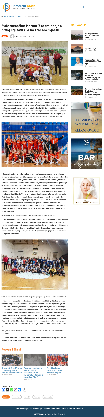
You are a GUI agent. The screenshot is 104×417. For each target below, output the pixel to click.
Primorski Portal (45, 414)
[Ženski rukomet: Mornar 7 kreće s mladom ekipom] (57, 360)
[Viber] (15, 389)
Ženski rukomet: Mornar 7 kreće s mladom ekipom (54, 370)
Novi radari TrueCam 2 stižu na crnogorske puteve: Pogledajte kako (93, 76)
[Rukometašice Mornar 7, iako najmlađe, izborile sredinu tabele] (12, 360)
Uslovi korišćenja (34, 408)
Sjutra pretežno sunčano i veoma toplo (92, 35)
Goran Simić (16, 397)
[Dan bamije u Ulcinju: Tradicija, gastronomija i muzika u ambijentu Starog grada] (77, 90)
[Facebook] (3, 389)
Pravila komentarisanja (72, 408)
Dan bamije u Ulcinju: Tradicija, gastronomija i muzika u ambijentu (93, 92)
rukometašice (48, 397)
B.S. (17, 36)
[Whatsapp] (11, 389)
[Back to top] (101, 411)
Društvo (87, 71)
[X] (7, 389)
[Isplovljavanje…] (77, 49)
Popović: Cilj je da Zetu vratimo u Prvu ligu (93, 62)
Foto (86, 46)
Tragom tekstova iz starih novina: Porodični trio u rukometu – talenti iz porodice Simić (33, 372)
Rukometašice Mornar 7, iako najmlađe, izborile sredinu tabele (12, 370)
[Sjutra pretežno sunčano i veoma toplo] (77, 35)
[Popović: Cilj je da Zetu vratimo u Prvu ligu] (77, 61)
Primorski (37, 397)
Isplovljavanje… (91, 48)
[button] (83, 7)
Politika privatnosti (52, 408)
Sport (20, 16)
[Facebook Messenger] (19, 389)
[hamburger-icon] (92, 7)
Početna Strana (9, 16)
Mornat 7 (27, 397)
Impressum (21, 408)
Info (86, 31)
